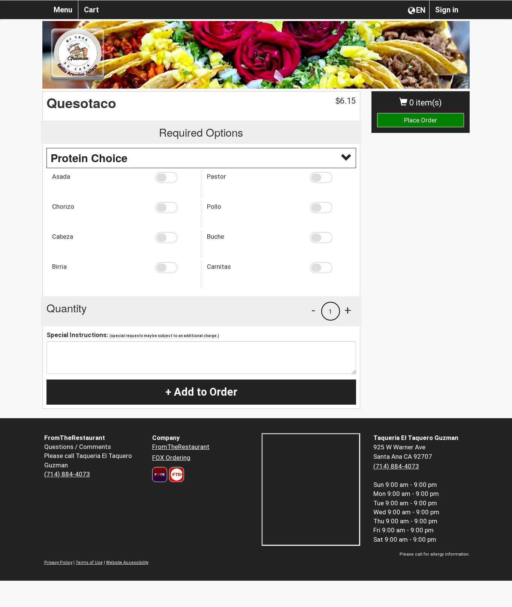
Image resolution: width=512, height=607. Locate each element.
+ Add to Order (201, 392)
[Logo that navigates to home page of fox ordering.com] (175, 474)
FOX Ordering (171, 457)
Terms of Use (89, 562)
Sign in (446, 9)
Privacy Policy (58, 562)
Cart (91, 9)
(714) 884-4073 (67, 474)
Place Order (420, 120)
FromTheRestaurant (181, 446)
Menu (63, 9)
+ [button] (347, 310)
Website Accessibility (127, 562)
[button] (175, 177)
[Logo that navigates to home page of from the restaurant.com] (159, 474)
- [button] (313, 310)
